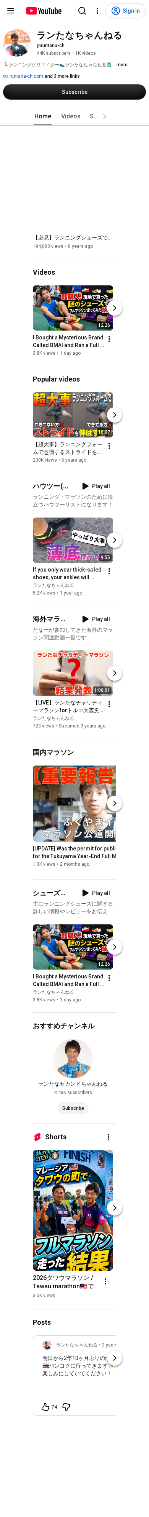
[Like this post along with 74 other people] (45, 1407)
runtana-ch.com (25, 76)
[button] (105, 116)
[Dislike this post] (66, 1407)
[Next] (114, 308)
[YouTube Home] (43, 10)
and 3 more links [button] (62, 76)
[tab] (43, 116)
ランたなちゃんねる (53, 585)
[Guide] (10, 10)
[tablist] (74, 116)
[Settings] (97, 10)
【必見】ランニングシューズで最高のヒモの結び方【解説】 (75, 237)
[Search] (82, 10)
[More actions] (109, 339)
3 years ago (114, 1345)
